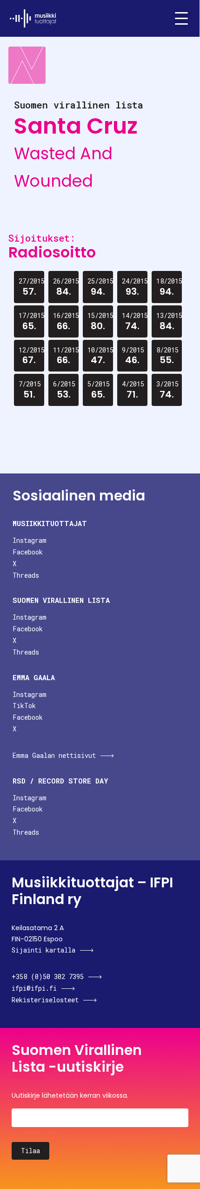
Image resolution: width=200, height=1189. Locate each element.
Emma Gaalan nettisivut (54, 755)
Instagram (30, 540)
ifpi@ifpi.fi (34, 988)
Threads (26, 575)
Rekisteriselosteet (45, 999)
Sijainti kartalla (43, 950)
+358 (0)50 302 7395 (48, 976)
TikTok (24, 705)
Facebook (28, 551)
